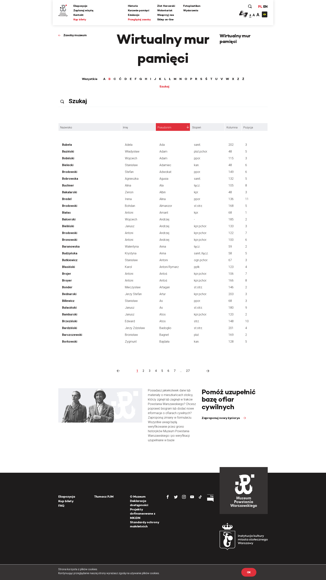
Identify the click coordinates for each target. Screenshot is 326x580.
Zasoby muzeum (75, 35)
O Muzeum (138, 497)
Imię (125, 127)
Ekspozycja (80, 6)
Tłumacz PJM (104, 497)
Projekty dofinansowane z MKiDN (142, 513)
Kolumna (232, 127)
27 (188, 371)
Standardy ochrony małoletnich (144, 524)
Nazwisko (66, 127)
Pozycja (248, 127)
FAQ (61, 506)
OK (249, 572)
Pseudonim (164, 127)
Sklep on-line (165, 19)
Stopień (196, 127)
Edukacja (133, 15)
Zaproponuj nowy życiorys (221, 418)
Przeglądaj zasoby (139, 19)
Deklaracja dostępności (139, 503)
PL (260, 6)
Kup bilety (79, 19)
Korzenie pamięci (138, 10)
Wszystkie (89, 79)
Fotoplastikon (191, 6)
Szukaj (164, 86)
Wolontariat (164, 10)
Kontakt (78, 15)
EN (265, 6)
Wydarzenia (190, 10)
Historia (133, 6)
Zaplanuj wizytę (83, 10)
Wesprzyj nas (165, 15)
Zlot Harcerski (166, 6)
